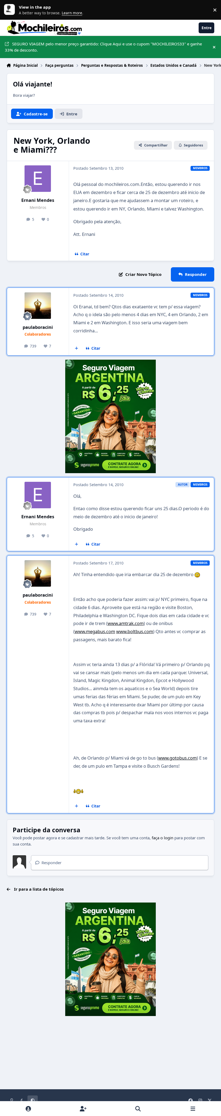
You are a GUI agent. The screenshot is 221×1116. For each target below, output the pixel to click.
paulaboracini (38, 327)
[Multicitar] (76, 348)
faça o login (162, 837)
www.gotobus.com (177, 758)
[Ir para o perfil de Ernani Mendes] (38, 178)
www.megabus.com (95, 631)
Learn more (11, 9)
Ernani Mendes (37, 200)
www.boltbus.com (134, 631)
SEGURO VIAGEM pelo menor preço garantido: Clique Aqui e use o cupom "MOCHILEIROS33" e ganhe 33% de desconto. (103, 47)
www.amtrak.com (126, 623)
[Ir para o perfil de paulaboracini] (38, 305)
